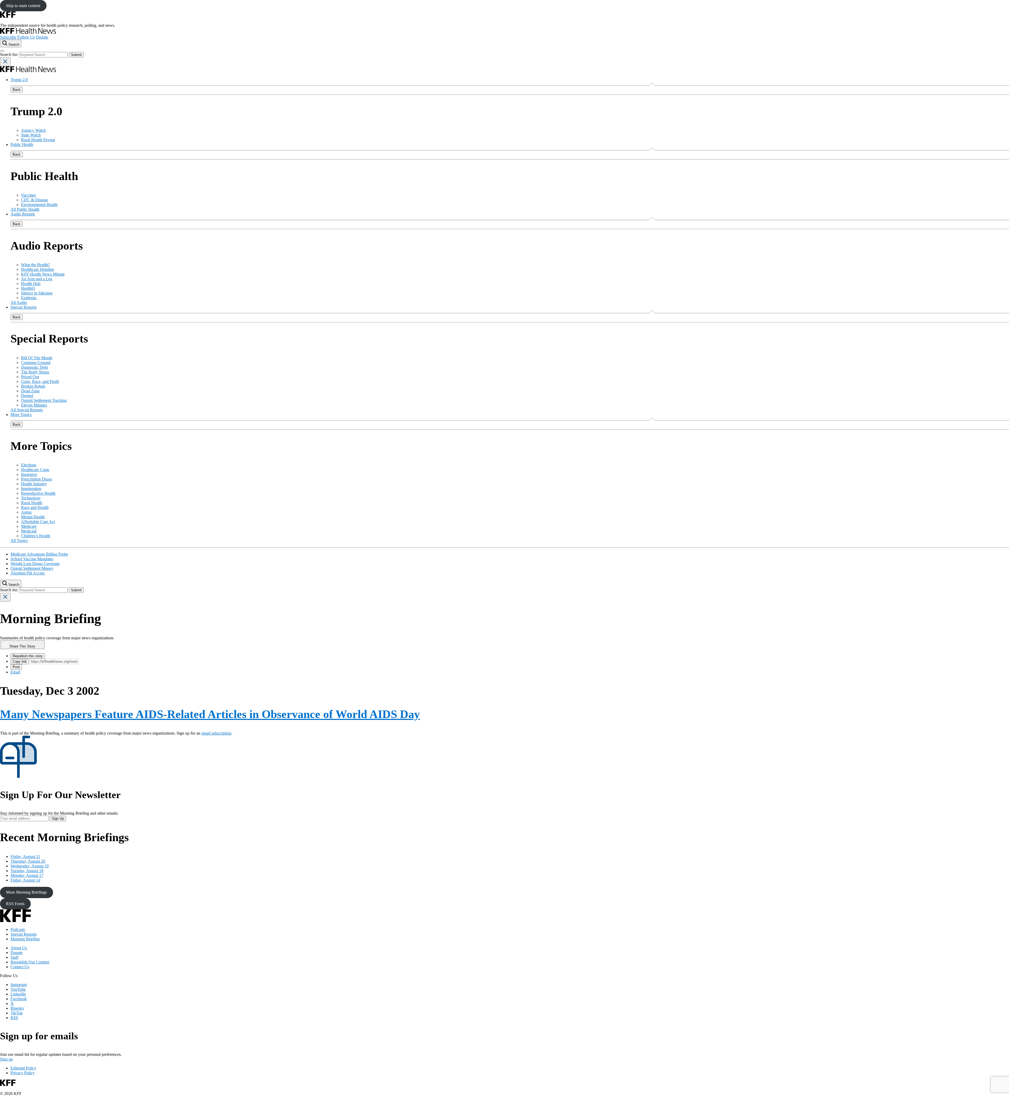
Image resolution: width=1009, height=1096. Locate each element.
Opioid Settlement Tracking (44, 400)
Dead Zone (30, 391)
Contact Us (20, 967)
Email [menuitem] (15, 672)
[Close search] (5, 61)
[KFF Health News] (28, 32)
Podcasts (18, 929)
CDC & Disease (34, 200)
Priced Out (30, 377)
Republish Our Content (30, 962)
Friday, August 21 (25, 856)
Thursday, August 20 (28, 861)
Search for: (9, 54)
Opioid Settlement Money (32, 568)
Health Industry (34, 484)
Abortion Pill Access (28, 573)
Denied (27, 395)
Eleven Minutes (34, 405)
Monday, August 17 (27, 875)
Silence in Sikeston (37, 293)
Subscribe (8, 37)
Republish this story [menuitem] (28, 656)
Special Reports (24, 307)
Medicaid (29, 531)
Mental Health (33, 517)
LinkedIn (18, 994)
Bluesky (17, 1008)
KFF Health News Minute (43, 274)
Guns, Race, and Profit (40, 381)
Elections (28, 465)
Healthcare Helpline (37, 269)
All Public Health (25, 209)
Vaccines (28, 195)
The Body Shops (35, 372)
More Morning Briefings (26, 892)
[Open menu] (2, 51)
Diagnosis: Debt (34, 367)
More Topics (21, 414)
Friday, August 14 (25, 880)
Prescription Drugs (36, 479)
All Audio (19, 302)
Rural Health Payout (38, 140)
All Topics (19, 540)
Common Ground (35, 362)
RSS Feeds (15, 904)
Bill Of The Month (36, 358)
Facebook (19, 999)
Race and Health (35, 507)
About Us (19, 948)
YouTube (18, 989)
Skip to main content (23, 5)
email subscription (216, 733)
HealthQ (28, 288)
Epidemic (29, 298)
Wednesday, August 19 (30, 866)
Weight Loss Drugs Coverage (35, 563)
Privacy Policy (23, 1073)
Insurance (29, 474)
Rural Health (31, 502)
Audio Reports (23, 214)
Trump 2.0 (19, 79)
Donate (42, 37)
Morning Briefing (25, 939)
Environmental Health (39, 204)
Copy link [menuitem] (20, 661)
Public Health (22, 144)
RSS (14, 1017)
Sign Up (58, 818)
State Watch (31, 135)
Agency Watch (33, 130)
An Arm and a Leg (36, 279)
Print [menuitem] (16, 667)
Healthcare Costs (35, 469)
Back (16, 90)
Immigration (31, 488)
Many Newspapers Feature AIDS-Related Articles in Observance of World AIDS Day (210, 714)
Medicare (29, 526)
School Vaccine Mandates (32, 559)
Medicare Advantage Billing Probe (39, 554)
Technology (31, 498)
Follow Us (26, 37)
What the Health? (35, 264)
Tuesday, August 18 (27, 870)
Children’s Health (35, 536)
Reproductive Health (38, 493)
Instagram (19, 984)
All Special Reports (27, 410)
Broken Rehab (33, 386)
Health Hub (30, 283)
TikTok (17, 1013)
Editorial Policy (23, 1068)
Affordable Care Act (38, 521)
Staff (14, 957)
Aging (26, 512)
